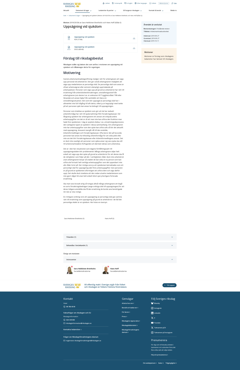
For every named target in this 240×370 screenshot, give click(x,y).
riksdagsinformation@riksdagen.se (79, 323)
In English (129, 3)
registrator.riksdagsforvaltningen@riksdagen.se (83, 341)
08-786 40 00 (70, 307)
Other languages (142, 3)
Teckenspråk (118, 3)
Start (64, 15)
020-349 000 (70, 320)
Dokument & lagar (74, 15)
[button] (84, 10)
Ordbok (154, 3)
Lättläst (107, 3)
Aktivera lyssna (163, 3)
